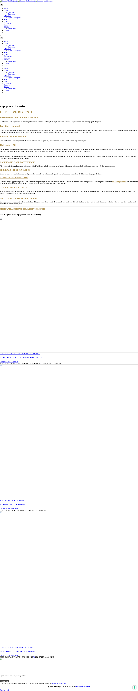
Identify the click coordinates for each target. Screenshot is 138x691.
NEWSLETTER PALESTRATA (13, 187)
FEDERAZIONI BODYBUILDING (15, 170)
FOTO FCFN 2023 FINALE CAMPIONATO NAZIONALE (20, 354)
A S (41, 363)
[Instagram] (13, 679)
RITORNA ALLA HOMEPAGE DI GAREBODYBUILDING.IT (22, 209)
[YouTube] (10, 679)
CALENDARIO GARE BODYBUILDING (17, 162)
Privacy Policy (4, 681)
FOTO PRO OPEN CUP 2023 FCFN (12, 500)
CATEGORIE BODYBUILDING (14, 178)
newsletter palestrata (119, 182)
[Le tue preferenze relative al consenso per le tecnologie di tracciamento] (134, 687)
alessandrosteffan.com (59, 683)
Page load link (4, 690)
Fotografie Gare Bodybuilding (9, 362)
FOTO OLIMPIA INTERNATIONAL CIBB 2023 (16, 647)
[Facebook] (2, 679)
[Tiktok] (6, 679)
